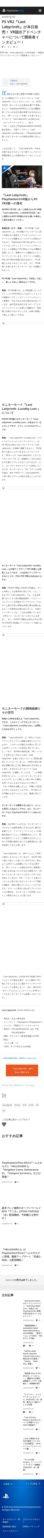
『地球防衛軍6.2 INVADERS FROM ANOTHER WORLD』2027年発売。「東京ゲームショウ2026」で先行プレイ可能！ (32, 1331)
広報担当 (13, 80)
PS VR (24, 1105)
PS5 (3, 1111)
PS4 (37, 1105)
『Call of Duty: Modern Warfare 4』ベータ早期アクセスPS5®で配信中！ (32, 1421)
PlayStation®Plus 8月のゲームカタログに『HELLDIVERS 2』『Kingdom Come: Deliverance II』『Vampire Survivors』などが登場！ (22, 1169)
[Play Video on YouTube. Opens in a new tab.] (37, 185)
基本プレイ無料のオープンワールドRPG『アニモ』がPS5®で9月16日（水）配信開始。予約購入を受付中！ (21, 1213)
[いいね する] (16, 1182)
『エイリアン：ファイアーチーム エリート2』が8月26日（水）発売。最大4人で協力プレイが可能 (32, 1399)
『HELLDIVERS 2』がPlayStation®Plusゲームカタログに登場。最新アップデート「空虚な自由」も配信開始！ (21, 1255)
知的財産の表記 (9, 1526)
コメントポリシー (10, 1531)
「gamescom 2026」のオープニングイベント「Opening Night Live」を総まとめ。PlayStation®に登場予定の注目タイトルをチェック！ (32, 1308)
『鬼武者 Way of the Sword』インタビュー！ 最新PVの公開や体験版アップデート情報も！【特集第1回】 (32, 1378)
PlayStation (15, 10)
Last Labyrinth (7, 1105)
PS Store (17, 1105)
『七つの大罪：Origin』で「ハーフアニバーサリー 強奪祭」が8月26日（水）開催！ (32, 1464)
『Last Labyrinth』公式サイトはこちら (19, 1058)
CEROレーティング (31, 1526)
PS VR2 (31, 1105)
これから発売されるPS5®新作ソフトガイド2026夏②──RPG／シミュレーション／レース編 (32, 1443)
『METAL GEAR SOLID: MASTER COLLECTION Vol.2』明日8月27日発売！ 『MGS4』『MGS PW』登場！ (32, 1357)
